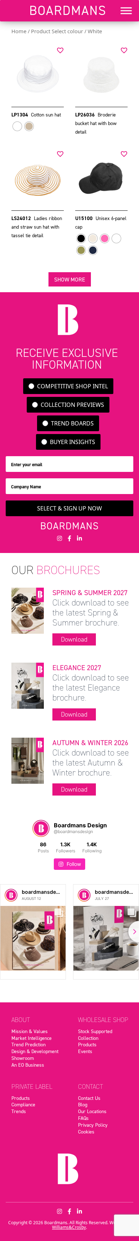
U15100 (84, 218)
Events (85, 1051)
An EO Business (27, 1064)
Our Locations (92, 1111)
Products (87, 1044)
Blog (82, 1104)
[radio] (17, 126)
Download (74, 639)
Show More (69, 279)
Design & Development (34, 1051)
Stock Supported (95, 1031)
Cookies (86, 1131)
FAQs (83, 1118)
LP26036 (85, 114)
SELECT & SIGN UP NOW (69, 508)
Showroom (22, 1058)
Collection (88, 1038)
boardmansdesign (44, 892)
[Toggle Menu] (126, 10)
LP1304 (20, 114)
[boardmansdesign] (11, 895)
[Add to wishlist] (60, 50)
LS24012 (21, 218)
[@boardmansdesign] (41, 828)
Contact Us (89, 1098)
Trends (18, 1111)
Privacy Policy (93, 1124)
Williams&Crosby (69, 1227)
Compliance (23, 1104)
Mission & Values (29, 1031)
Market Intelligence (31, 1038)
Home (18, 31)
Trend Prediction (28, 1044)
